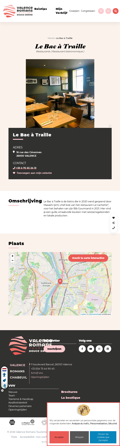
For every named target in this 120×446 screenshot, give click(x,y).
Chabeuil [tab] (18, 377)
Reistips (40, 9)
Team (11, 395)
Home (51, 38)
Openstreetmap (95, 314)
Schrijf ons (37, 373)
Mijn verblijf (61, 11)
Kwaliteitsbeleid (17, 402)
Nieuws (12, 392)
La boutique (70, 397)
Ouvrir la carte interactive (88, 258)
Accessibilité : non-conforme (36, 437)
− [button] (12, 260)
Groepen (74, 11)
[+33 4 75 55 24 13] (113, 228)
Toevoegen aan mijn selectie (33, 173)
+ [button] (12, 256)
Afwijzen (79, 437)
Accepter (59, 437)
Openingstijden (40, 377)
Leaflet (83, 314)
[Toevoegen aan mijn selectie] (113, 218)
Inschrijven (54, 348)
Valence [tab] (17, 365)
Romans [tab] (17, 371)
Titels (14, 437)
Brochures (69, 392)
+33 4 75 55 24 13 (25, 168)
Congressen (88, 11)
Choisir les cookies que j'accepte (103, 437)
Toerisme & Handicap (20, 399)
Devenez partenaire (20, 406)
